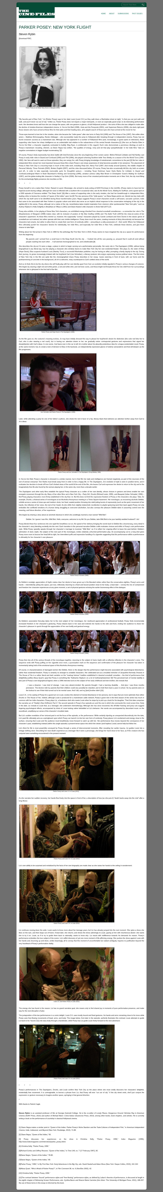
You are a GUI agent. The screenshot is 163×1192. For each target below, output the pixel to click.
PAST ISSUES (137, 13)
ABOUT (111, 13)
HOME (103, 13)
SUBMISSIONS (123, 13)
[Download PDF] (25, 38)
